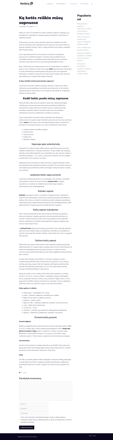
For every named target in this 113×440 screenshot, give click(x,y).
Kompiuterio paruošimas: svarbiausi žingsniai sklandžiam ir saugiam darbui (84, 69)
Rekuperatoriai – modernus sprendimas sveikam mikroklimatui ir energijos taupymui (84, 29)
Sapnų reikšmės (60, 4)
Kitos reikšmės (84, 4)
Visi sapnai (24, 372)
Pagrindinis (50, 4)
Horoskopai (73, 4)
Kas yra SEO (28, 436)
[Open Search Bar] (92, 4)
